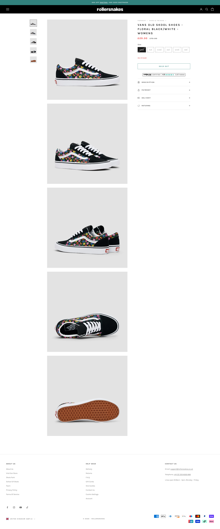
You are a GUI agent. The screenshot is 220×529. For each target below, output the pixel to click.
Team (8, 486)
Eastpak (104, 2)
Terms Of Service (12, 494)
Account (89, 498)
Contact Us (90, 490)
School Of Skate (12, 482)
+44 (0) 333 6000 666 (182, 474)
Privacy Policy (11, 490)
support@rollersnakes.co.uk (181, 469)
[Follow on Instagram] (14, 507)
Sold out (164, 66)
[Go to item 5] (33, 59)
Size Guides (90, 486)
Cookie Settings (92, 494)
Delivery (89, 469)
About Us (9, 469)
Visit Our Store (11, 473)
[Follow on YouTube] (20, 507)
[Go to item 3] (33, 41)
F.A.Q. (88, 477)
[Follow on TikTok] (27, 507)
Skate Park (10, 477)
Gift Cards (90, 482)
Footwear (142, 20)
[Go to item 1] (33, 23)
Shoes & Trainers (156, 20)
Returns (89, 473)
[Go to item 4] (33, 50)
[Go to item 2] (33, 32)
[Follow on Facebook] (7, 507)
